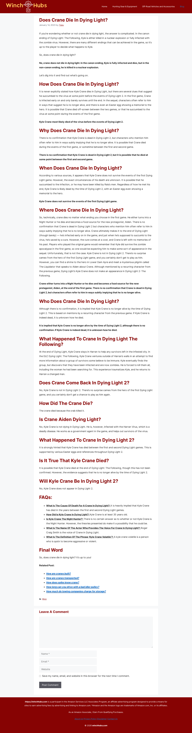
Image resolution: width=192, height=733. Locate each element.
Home (104, 6)
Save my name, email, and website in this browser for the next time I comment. (86, 676)
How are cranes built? (58, 573)
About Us (79, 719)
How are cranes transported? (62, 578)
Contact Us (112, 719)
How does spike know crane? (62, 582)
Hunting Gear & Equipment (124, 6)
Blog (182, 6)
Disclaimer (102, 719)
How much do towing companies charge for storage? (76, 591)
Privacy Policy (90, 719)
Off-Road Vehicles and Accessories (158, 6)
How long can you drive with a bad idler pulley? (72, 586)
